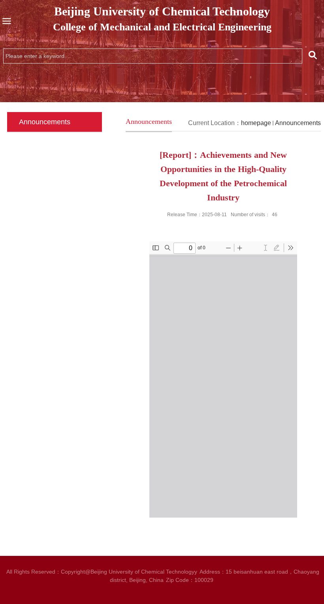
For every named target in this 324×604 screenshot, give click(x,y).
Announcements (298, 123)
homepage (256, 123)
